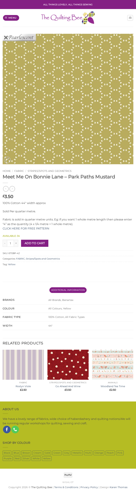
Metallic (77, 453)
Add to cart (35, 243)
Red (17, 458)
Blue (16, 453)
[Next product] (5, 188)
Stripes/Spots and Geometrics (50, 171)
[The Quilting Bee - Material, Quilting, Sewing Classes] (68, 18)
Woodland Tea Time (113, 386)
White (36, 458)
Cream (37, 453)
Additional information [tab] (68, 290)
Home (7, 171)
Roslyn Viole (23, 386)
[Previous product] (12, 188)
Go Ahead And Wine (67, 386)
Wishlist (68, 482)
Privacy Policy (89, 487)
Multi (88, 453)
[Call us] (15, 429)
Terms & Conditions (66, 487)
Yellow (11, 264)
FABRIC (19, 171)
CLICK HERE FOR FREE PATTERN (26, 228)
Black (7, 453)
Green (57, 453)
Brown (26, 453)
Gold (47, 453)
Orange (99, 453)
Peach (110, 453)
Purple (8, 458)
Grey (66, 453)
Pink (120, 453)
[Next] (133, 375)
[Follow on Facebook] (7, 429)
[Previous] (2, 375)
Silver (26, 458)
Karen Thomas (119, 487)
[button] (11, 18)
